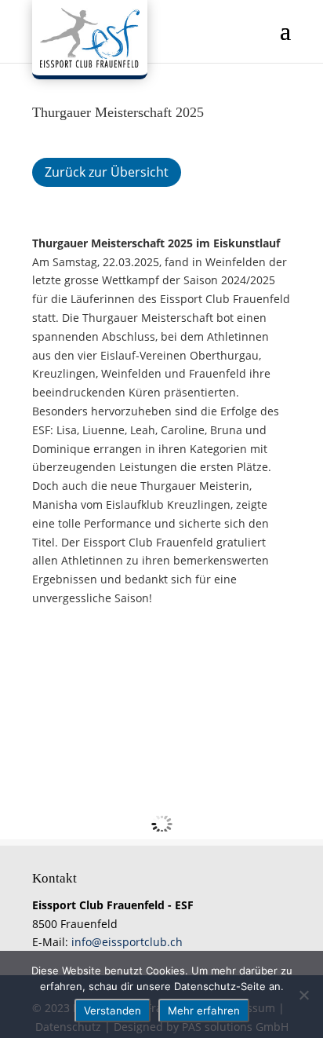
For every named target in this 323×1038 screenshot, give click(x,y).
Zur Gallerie (91, 650)
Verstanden (112, 1010)
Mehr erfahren (204, 1010)
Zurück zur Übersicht (107, 172)
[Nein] (303, 995)
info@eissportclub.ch (127, 941)
